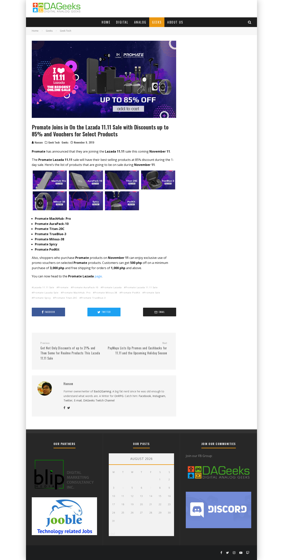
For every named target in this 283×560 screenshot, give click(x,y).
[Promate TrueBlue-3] (158, 180)
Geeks (157, 22)
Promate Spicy (42, 297)
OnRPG (118, 396)
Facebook (145, 396)
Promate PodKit (130, 292)
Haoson (38, 142)
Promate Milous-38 (106, 292)
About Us (175, 22)
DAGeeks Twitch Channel (99, 400)
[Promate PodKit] (122, 200)
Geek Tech (54, 142)
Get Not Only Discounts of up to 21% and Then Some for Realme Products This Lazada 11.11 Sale (70, 351)
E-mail (78, 400)
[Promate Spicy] (86, 200)
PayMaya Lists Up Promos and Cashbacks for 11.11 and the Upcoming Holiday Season (137, 348)
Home (106, 22)
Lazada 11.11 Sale (43, 287)
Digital (122, 22)
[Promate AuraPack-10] (86, 180)
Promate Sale (152, 292)
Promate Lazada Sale (46, 292)
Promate (63, 287)
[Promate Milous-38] (50, 200)
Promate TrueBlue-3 (93, 297)
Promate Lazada (112, 287)
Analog (140, 22)
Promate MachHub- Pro (76, 292)
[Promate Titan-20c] (122, 180)
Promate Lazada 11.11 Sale (142, 287)
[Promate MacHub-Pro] (50, 180)
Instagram (158, 396)
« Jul (112, 533)
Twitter (68, 400)
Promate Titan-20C (66, 297)
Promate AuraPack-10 (85, 287)
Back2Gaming (102, 391)
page (98, 276)
